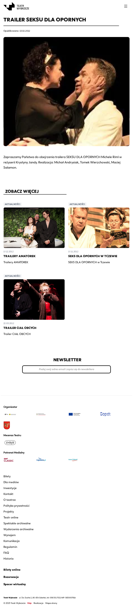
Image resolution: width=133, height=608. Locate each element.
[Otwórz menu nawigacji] (126, 6)
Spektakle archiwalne (17, 523)
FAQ (6, 552)
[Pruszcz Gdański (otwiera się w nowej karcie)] (18, 425)
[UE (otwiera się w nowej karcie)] (82, 414)
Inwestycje (10, 488)
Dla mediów (11, 482)
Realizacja (38, 603)
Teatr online (10, 517)
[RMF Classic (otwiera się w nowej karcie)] (18, 460)
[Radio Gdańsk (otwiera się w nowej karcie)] (82, 460)
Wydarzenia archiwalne (18, 529)
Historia (8, 558)
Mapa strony (51, 603)
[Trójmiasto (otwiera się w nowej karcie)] (50, 460)
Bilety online (11, 569)
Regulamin (10, 547)
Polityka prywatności (16, 505)
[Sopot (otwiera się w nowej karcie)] (115, 414)
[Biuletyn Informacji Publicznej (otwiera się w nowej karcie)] (29, 603)
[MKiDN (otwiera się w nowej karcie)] (50, 414)
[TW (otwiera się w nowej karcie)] (18, 414)
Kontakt (8, 494)
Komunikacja (11, 541)
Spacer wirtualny (14, 584)
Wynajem (9, 535)
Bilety (7, 476)
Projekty (8, 511)
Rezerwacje (11, 577)
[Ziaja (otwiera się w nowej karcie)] (18, 443)
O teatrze (9, 499)
